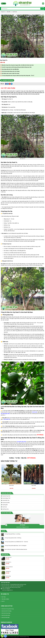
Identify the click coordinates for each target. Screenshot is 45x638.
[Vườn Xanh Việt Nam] (22, 3)
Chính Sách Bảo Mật (5, 617)
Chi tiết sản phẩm (8, 88)
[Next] (44, 477)
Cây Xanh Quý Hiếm (6, 502)
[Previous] (1, 477)
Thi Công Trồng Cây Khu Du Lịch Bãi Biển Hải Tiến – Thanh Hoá (16, 541)
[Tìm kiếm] (42, 9)
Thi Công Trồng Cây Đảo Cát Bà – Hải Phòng (13, 537)
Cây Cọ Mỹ (34, 485)
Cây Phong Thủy (5, 509)
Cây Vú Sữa (11, 485)
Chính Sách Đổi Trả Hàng (6, 611)
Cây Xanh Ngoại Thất (6, 498)
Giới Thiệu (4, 596)
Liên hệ (3, 601)
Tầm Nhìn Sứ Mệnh (5, 599)
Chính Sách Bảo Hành (6, 615)
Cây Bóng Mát (5, 504)
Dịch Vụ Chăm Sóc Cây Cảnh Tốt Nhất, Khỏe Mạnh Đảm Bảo (16, 549)
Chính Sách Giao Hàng (6, 613)
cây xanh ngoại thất (5, 413)
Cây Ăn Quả (14, 11)
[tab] (8, 88)
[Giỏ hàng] (43, 3)
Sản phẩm (8, 11)
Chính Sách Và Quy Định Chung (8, 608)
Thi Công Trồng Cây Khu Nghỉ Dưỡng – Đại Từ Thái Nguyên (15, 545)
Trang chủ (3, 11)
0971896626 (22, 525)
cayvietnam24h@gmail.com (22, 527)
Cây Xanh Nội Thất (5, 500)
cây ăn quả (34, 412)
